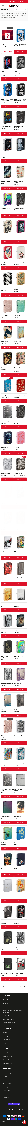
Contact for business (9, 1019)
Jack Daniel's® (5, 421)
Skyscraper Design (6, 395)
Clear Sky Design (5, 181)
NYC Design (4, 709)
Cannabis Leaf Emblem (7, 973)
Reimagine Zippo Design (5, 736)
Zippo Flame (4, 921)
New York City (17, 683)
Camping (5, 1087)
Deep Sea (16, 501)
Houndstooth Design (6, 288)
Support (5, 1043)
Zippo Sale (6, 1094)
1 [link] (3, 986)
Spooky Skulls (5, 577)
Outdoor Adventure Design (19, 182)
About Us (5, 999)
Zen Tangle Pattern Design (19, 289)
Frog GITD (3, 868)
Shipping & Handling (8, 1036)
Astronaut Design (5, 208)
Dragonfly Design (18, 656)
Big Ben (16, 709)
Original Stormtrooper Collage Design (7, 100)
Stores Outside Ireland (9, 1022)
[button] (3, 5)
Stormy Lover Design (6, 262)
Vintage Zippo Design (19, 395)
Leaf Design (17, 315)
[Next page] (24, 986)
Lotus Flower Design (19, 763)
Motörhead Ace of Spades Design (18, 127)
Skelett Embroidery (19, 921)
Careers (5, 1006)
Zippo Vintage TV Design (5, 657)
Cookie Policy (7, 1052)
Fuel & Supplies (7, 1083)
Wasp (15, 947)
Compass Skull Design (20, 630)
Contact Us (6, 1015)
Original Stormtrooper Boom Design (20, 45)
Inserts (5, 1076)
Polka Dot (16, 447)
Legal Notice (6, 1003)
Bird (15, 842)
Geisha (16, 868)
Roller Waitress (5, 630)
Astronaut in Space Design (19, 209)
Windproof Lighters (8, 1073)
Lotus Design (4, 315)
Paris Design (17, 341)
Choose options (8, 51)
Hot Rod (3, 551)
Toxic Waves (4, 447)
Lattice (16, 527)
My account (6, 1032)
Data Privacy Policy (8, 1056)
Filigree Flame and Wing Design (7, 790)
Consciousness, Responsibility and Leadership (12, 1011)
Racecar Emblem (18, 973)
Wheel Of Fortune (18, 421)
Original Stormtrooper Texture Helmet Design (20, 100)
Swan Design (4, 341)
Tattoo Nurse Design (19, 262)
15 (20, 986)
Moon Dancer (17, 816)
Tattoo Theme (17, 551)
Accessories (6, 1090)
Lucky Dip (3, 44)
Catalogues (6, 1097)
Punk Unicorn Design (19, 235)
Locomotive (17, 604)
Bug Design (4, 842)
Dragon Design (5, 763)
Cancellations (7, 1039)
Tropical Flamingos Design (19, 368)
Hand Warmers (7, 1080)
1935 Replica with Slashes (18, 790)
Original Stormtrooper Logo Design (20, 72)
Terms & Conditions (8, 1059)
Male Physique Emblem (7, 683)
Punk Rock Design (6, 235)
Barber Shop (4, 947)
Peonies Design (5, 367)
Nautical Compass (6, 604)
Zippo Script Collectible (7, 501)
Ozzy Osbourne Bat (6, 126)
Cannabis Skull (18, 577)
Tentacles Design (5, 473)
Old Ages (3, 527)
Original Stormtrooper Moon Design (7, 72)
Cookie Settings (7, 1063)
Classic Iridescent (6, 816)
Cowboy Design (18, 473)
